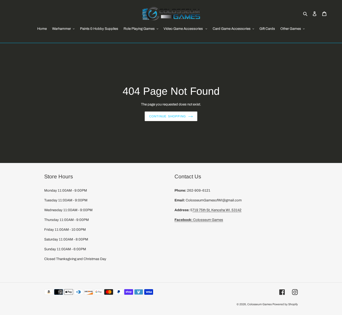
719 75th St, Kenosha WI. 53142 (216, 210)
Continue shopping (167, 116)
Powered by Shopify (285, 304)
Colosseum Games (198, 220)
